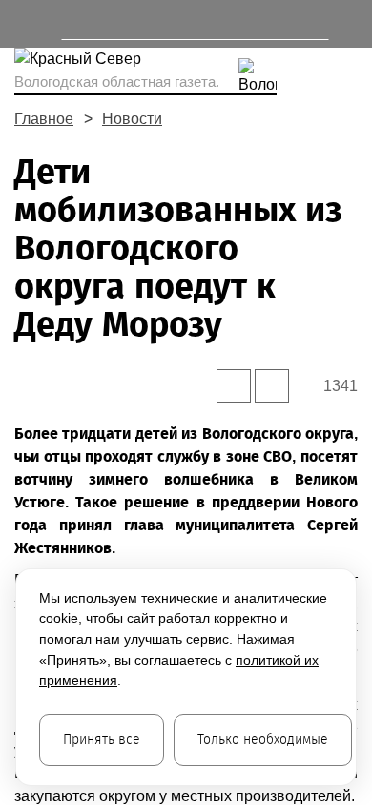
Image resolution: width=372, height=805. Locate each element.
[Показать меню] (23, 23)
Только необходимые (262, 740)
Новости (132, 119)
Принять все (101, 740)
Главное (43, 119)
